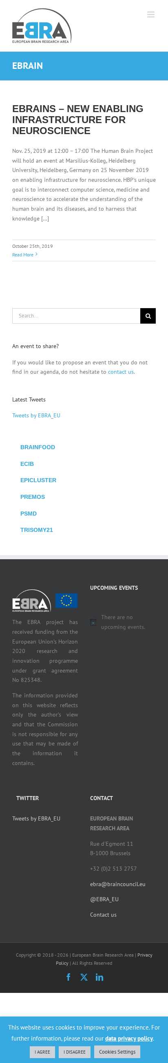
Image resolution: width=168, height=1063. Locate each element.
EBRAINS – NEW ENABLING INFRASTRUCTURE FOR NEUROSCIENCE (78, 119)
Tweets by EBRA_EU (36, 415)
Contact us (103, 914)
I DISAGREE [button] (75, 1052)
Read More (22, 254)
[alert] (123, 622)
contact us (121, 371)
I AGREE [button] (42, 1052)
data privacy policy (129, 1038)
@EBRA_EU (104, 899)
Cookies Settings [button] (117, 1051)
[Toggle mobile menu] (151, 14)
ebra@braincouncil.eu (118, 884)
